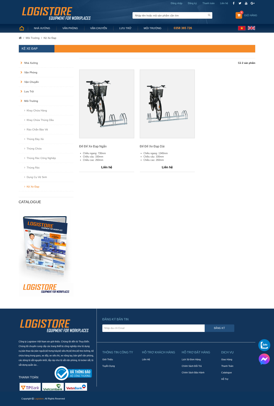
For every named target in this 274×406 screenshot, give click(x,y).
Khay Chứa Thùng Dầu (40, 119)
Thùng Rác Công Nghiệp (41, 158)
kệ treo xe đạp (38, 297)
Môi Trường (31, 100)
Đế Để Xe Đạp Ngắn (93, 146)
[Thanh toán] (53, 386)
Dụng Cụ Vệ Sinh (37, 177)
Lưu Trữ (29, 91)
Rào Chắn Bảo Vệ (37, 129)
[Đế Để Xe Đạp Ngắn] (106, 104)
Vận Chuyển (31, 81)
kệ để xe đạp (54, 297)
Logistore (39, 398)
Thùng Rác (33, 167)
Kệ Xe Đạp (33, 186)
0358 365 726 (183, 28)
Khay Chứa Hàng (37, 110)
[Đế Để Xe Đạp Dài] (167, 104)
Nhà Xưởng (31, 62)
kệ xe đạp (24, 297)
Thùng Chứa (34, 148)
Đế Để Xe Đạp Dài (152, 146)
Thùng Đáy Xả (35, 139)
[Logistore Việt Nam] (56, 13)
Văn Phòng (30, 72)
